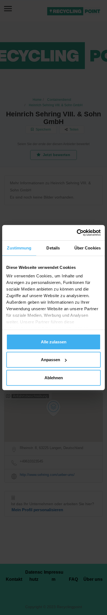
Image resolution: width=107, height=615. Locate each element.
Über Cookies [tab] (87, 247)
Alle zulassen (53, 341)
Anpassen (50, 359)
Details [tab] (53, 247)
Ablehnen (53, 377)
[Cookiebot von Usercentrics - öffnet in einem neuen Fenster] (77, 232)
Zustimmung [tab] (19, 247)
